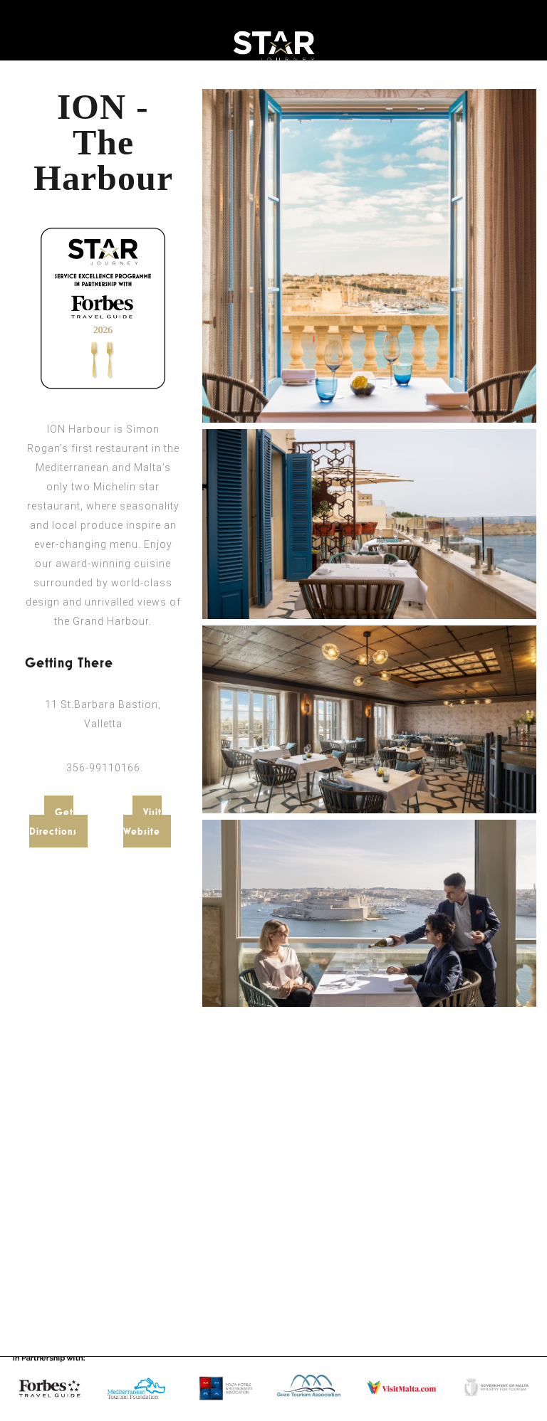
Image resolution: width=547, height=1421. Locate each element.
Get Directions (53, 821)
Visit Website (142, 821)
